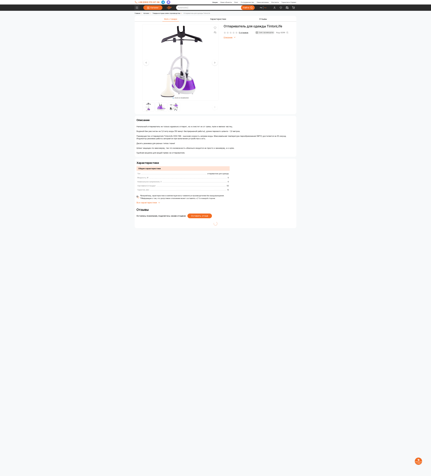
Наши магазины (263, 2)
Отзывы (263, 19)
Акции (215, 2)
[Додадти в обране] (215, 28)
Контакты (275, 2)
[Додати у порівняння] (215, 32)
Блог (236, 2)
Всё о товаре (170, 19)
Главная (137, 13)
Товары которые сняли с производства (166, 13)
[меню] (137, 7)
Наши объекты (226, 2)
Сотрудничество (247, 2)
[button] (146, 62)
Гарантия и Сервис (288, 2)
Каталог (146, 13)
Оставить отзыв (199, 216)
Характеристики (218, 19)
